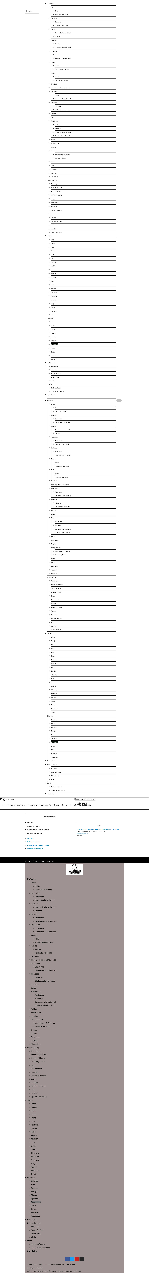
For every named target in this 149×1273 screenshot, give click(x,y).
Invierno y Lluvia (56, 195)
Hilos (52, 326)
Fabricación (51, 363)
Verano (53, 214)
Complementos (55, 151)
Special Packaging (56, 232)
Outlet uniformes (56, 388)
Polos (52, 7)
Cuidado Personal (56, 221)
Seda (52, 285)
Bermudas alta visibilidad (63, 132)
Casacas (53, 113)
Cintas (53, 352)
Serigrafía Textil (56, 373)
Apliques (54, 341)
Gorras (53, 166)
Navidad (53, 229)
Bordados (54, 370)
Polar (56, 66)
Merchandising (52, 180)
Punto (53, 255)
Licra (52, 258)
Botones (53, 322)
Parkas (53, 73)
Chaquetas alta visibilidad (63, 99)
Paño (52, 270)
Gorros (53, 162)
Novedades (51, 395)
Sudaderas (54, 51)
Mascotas (54, 206)
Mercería (50, 318)
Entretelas (54, 311)
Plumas (53, 337)
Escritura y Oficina (56, 187)
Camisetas (54, 18)
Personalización (53, 366)
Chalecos (54, 102)
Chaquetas (54, 92)
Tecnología (54, 184)
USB (52, 225)
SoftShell (54, 84)
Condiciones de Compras (35, 833)
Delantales (54, 169)
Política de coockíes (33, 826)
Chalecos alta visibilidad (62, 110)
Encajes (53, 333)
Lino (52, 281)
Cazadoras (54, 40)
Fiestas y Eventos (56, 210)
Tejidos (50, 236)
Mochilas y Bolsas (60, 158)
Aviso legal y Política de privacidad (38, 829)
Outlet (50, 384)
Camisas (53, 29)
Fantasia (53, 262)
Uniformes (51, 4)
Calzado (53, 173)
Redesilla (54, 296)
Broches (53, 329)
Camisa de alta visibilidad (63, 33)
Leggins (53, 147)
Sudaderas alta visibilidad (63, 58)
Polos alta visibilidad (61, 14)
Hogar (53, 199)
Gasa (52, 251)
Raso (52, 247)
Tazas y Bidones (56, 191)
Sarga (52, 304)
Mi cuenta (30, 822)
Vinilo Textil (55, 377)
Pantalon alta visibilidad (62, 136)
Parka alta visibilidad (61, 80)
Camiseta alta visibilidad (62, 25)
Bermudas (58, 128)
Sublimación (55, 143)
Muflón (53, 266)
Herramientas (55, 203)
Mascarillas (54, 177)
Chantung (54, 292)
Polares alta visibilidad (62, 69)
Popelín (53, 273)
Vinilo (53, 381)
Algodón (53, 277)
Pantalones (54, 121)
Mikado (53, 289)
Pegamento (54, 344)
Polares (53, 62)
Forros (53, 307)
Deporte (53, 218)
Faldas (53, 140)
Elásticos (54, 356)
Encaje (53, 243)
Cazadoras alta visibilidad (63, 47)
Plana (52, 240)
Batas (52, 117)
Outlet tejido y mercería (58, 391)
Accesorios (54, 359)
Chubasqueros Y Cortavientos (60, 88)
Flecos (53, 348)
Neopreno (54, 300)
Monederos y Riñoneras (62, 154)
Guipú (53, 315)
